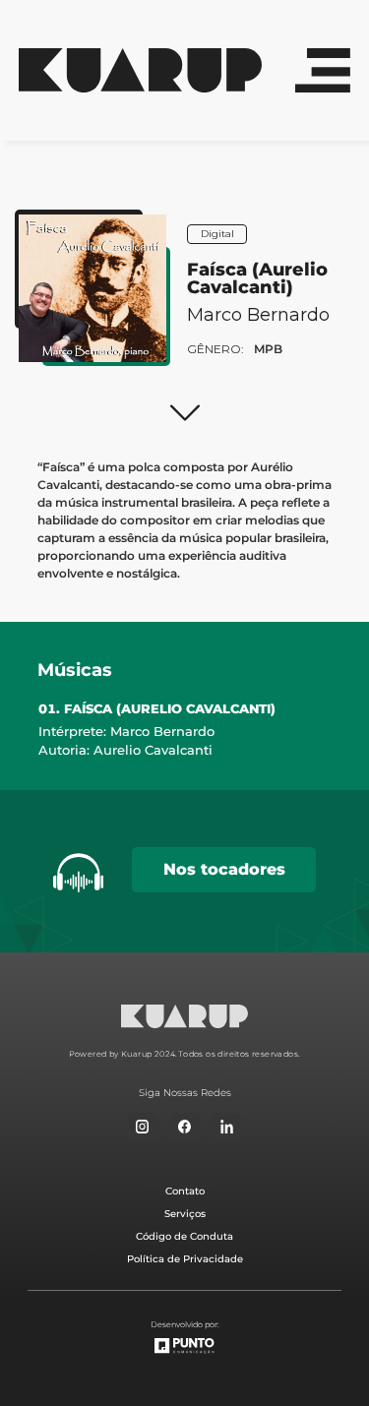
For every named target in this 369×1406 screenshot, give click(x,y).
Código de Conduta (184, 1236)
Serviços (185, 1213)
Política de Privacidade (185, 1259)
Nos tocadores (224, 869)
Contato (185, 1191)
